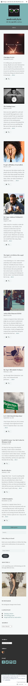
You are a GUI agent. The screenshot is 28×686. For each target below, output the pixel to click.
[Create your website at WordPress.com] (14, 1)
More (13, 75)
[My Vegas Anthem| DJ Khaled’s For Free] (9, 244)
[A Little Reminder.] (7, 520)
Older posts (14, 527)
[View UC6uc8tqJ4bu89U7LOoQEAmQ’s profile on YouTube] (14, 662)
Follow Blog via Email (8, 538)
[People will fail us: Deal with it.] (9, 184)
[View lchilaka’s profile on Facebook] (3, 662)
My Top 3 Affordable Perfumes (13, 370)
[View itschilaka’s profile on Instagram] (10, 662)
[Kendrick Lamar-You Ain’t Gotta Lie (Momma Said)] (7, 463)
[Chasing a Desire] (9, 79)
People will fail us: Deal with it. (13, 165)
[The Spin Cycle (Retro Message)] (9, 281)
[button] (14, 584)
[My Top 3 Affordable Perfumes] (9, 383)
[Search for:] (14, 532)
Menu (14, 27)
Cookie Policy (7, 680)
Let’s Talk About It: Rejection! (13, 416)
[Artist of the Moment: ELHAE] (9, 337)
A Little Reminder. (7, 499)
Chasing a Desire (9, 57)
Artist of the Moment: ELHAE (12, 313)
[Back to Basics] (7, 492)
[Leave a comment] (6, 79)
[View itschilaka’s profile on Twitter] (7, 662)
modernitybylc (14, 19)
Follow (5, 556)
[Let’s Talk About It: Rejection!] (9, 431)
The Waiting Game (9, 106)
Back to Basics (6, 470)
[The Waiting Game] (9, 132)
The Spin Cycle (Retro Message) (14, 255)
